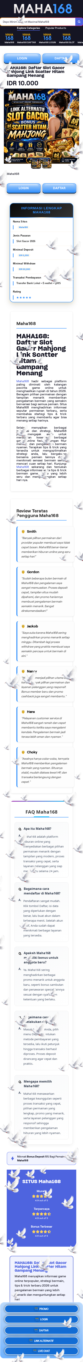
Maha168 (22, 381)
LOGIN (22, 58)
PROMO (43, 1309)
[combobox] (37, 22)
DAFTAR (61, 58)
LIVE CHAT (44, 1349)
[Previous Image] (7, 126)
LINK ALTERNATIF (44, 1339)
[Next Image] (76, 126)
